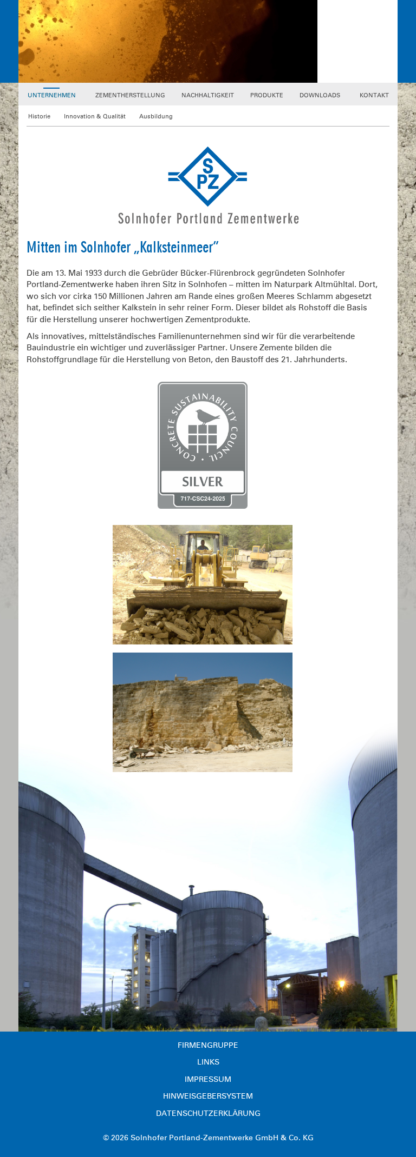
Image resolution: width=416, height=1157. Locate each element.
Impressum (208, 1079)
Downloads (320, 95)
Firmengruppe (208, 1045)
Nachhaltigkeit (207, 95)
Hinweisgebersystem (208, 1096)
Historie (39, 116)
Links (208, 1062)
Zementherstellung (130, 95)
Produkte (266, 95)
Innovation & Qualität (95, 116)
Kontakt (374, 95)
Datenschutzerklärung (208, 1113)
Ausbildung (156, 116)
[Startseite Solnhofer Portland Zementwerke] (208, 184)
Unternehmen (52, 95)
